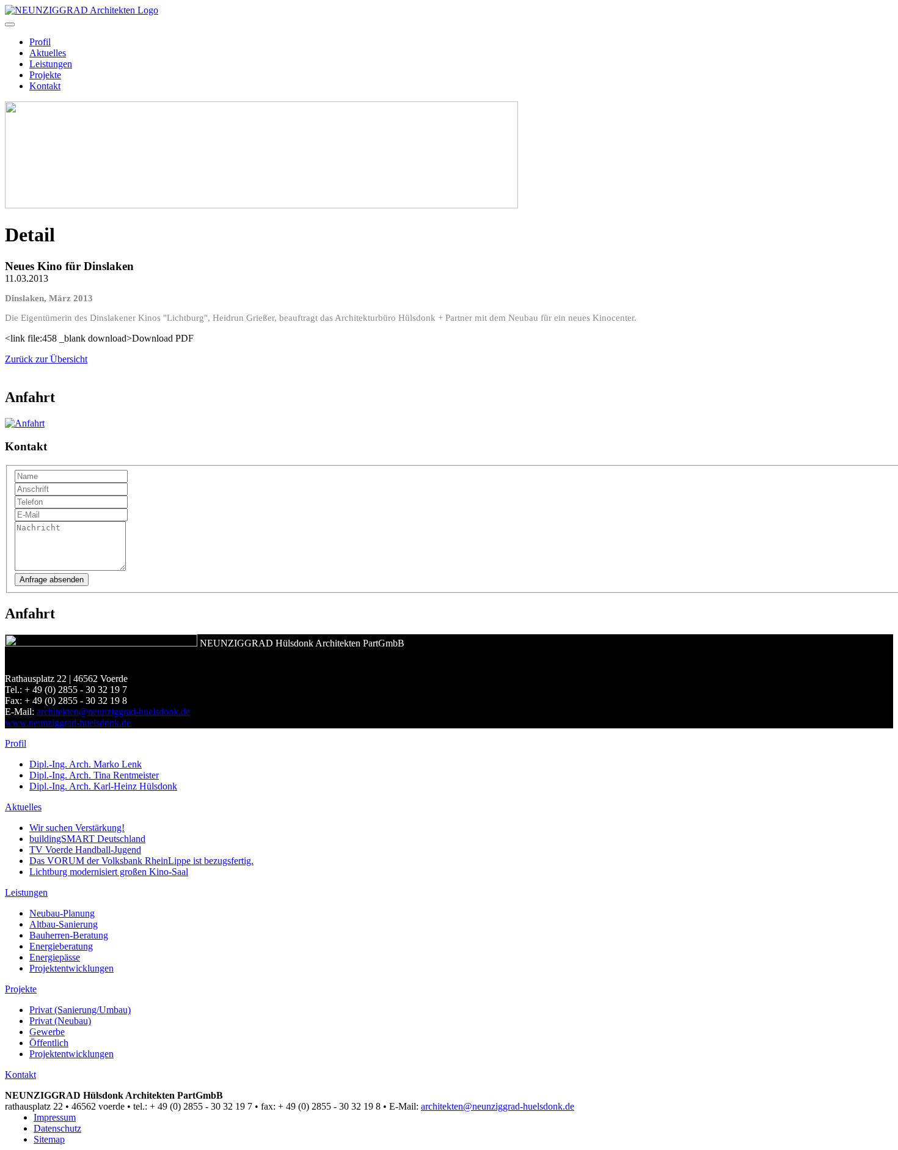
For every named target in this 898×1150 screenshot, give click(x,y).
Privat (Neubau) (60, 1021)
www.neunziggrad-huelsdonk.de (68, 722)
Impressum (55, 1117)
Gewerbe (47, 1032)
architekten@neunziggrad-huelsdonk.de (113, 711)
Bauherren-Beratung (68, 935)
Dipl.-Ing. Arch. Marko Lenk (85, 764)
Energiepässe (54, 957)
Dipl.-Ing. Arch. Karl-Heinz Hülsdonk (103, 786)
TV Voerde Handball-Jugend (85, 849)
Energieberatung (61, 946)
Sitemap (49, 1139)
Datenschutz (57, 1128)
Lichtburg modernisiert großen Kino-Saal (108, 871)
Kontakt (44, 86)
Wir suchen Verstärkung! (77, 827)
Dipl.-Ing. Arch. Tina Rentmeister (94, 775)
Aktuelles (47, 53)
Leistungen (50, 64)
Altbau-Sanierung (63, 924)
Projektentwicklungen (71, 968)
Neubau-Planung (62, 913)
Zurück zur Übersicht (46, 359)
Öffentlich (48, 1043)
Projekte (45, 75)
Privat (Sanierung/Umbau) (80, 1010)
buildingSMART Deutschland (87, 838)
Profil (40, 42)
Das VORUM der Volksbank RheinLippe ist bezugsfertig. (141, 860)
